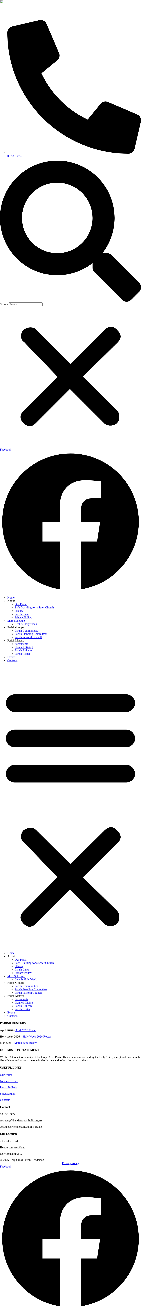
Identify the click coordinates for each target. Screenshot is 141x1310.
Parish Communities (26, 630)
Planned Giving (24, 647)
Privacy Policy (23, 617)
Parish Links (22, 614)
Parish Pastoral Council (28, 637)
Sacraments (21, 643)
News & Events (9, 1081)
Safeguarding (7, 1093)
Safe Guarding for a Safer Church (34, 607)
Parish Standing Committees (31, 633)
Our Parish (21, 604)
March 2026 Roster (25, 1042)
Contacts (12, 660)
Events (11, 657)
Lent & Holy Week (26, 624)
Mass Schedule (16, 620)
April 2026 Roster (25, 1030)
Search (4, 304)
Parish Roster (22, 653)
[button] (70, 231)
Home (11, 597)
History (19, 610)
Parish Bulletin (23, 650)
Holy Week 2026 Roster (37, 1036)
